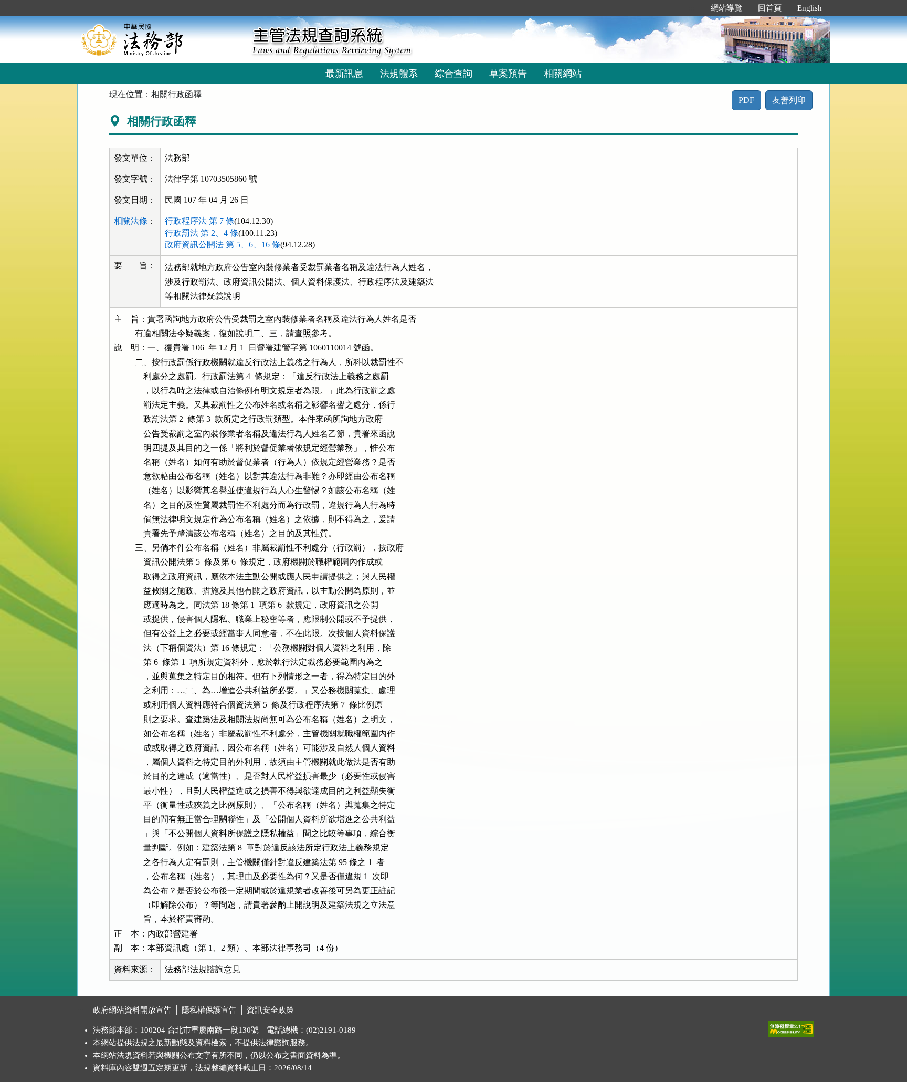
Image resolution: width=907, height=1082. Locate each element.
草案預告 (508, 73)
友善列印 (789, 100)
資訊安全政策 (270, 1010)
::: (692, 8)
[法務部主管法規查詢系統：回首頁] (161, 39)
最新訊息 (344, 73)
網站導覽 (726, 8)
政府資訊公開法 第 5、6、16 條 (222, 244)
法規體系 (399, 73)
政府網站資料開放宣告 (132, 1010)
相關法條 (130, 220)
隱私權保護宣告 (209, 1010)
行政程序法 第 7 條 (199, 220)
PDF (746, 100)
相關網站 (563, 73)
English (809, 8)
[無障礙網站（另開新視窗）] (791, 1026)
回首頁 (770, 8)
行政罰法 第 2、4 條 (201, 232)
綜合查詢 (453, 73)
